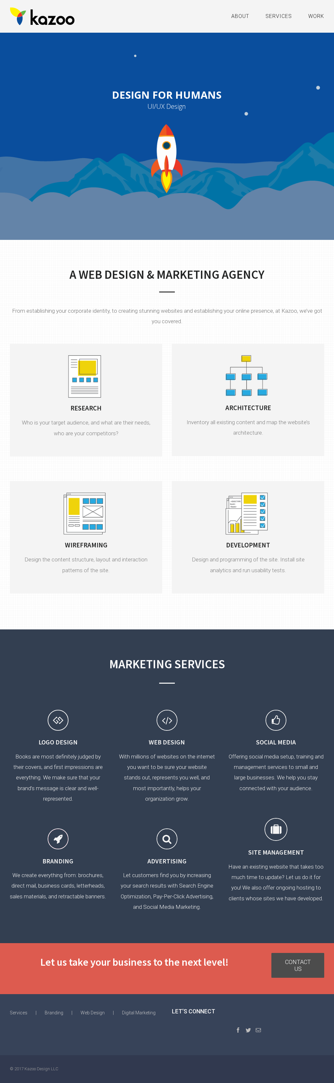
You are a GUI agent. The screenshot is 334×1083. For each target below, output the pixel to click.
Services (18, 1012)
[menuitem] (248, 16)
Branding (54, 1012)
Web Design (93, 1012)
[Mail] (258, 1030)
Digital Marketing (139, 1012)
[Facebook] (238, 1030)
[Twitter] (248, 1030)
